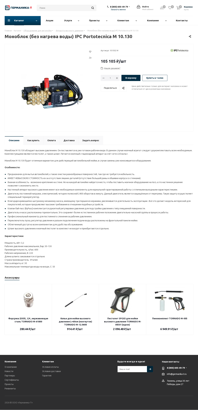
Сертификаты (12, 380)
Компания (10, 361)
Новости (9, 371)
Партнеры (10, 375)
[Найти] (92, 8)
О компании (11, 367)
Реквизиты (10, 388)
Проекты (9, 384)
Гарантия (46, 375)
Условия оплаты (50, 367)
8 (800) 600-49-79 (119, 7)
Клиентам (48, 361)
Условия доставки (51, 371)
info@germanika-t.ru (177, 374)
